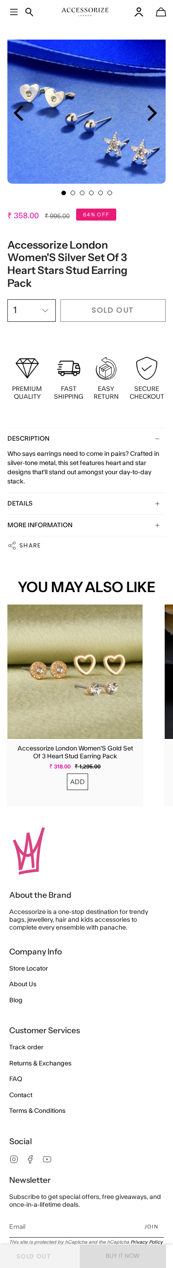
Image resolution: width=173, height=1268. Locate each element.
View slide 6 (109, 193)
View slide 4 (91, 193)
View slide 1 (63, 193)
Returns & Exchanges (40, 1063)
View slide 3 (82, 193)
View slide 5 (100, 193)
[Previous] (20, 113)
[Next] (151, 113)
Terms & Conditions (37, 1111)
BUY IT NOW (123, 1256)
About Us (22, 984)
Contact (20, 1095)
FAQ (15, 1079)
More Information (39, 525)
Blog (16, 1000)
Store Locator (28, 969)
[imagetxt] (85, 12)
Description (28, 439)
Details (20, 503)
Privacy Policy (147, 1242)
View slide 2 (73, 193)
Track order (26, 1047)
